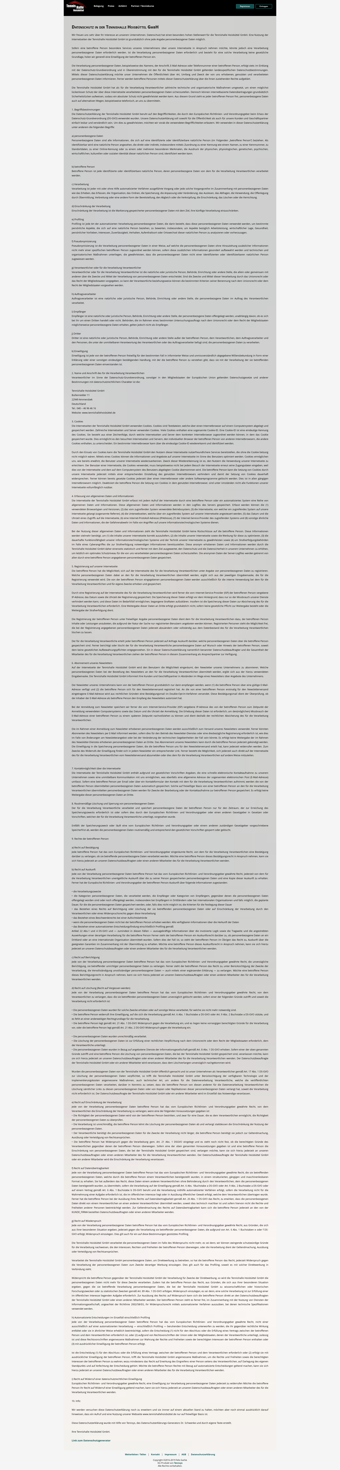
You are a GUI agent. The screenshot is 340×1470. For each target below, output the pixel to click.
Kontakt (155, 1454)
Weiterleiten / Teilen (135, 1454)
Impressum (171, 1454)
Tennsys (178, 1462)
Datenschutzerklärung (203, 1454)
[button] (245, 6)
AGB (184, 1454)
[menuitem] (99, 6)
